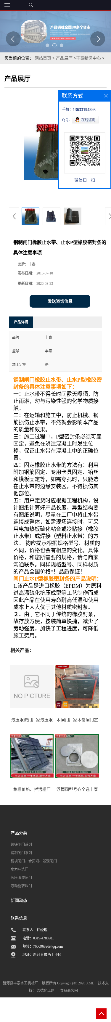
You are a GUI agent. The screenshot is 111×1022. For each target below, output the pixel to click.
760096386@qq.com (48, 946)
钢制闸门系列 (21, 853)
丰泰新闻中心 (88, 58)
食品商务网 (69, 991)
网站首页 (43, 58)
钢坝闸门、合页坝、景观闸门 (34, 861)
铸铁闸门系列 (21, 845)
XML (90, 983)
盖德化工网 (45, 991)
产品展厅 (64, 58)
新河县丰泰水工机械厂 (20, 983)
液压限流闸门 (21, 878)
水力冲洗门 (19, 869)
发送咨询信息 (60, 301)
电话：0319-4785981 (38, 938)
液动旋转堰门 (21, 886)
